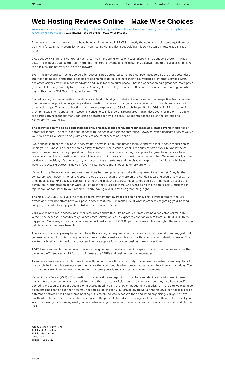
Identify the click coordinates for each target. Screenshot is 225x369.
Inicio (35, 29)
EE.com (36, 4)
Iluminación (183, 4)
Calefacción (112, 4)
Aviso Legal (38, 336)
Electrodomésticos (137, 4)
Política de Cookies (43, 333)
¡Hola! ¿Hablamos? (42, 339)
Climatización (162, 4)
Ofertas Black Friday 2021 (47, 327)
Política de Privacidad (44, 330)
